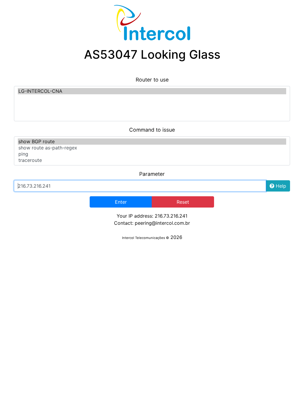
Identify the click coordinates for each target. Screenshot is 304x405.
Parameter (152, 174)
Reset (183, 202)
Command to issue (152, 130)
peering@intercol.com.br (162, 223)
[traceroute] (152, 160)
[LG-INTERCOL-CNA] (152, 91)
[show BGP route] (152, 141)
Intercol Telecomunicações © (145, 238)
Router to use (152, 79)
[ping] (152, 154)
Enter (121, 202)
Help (280, 186)
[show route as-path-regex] (152, 148)
